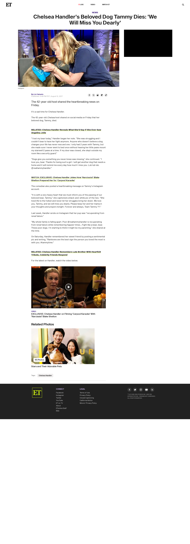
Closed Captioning (87, 398)
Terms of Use (85, 393)
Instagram (60, 395)
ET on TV (59, 403)
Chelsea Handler (45, 376)
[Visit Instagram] (141, 390)
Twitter (58, 398)
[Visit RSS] (152, 390)
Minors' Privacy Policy (88, 403)
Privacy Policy (85, 395)
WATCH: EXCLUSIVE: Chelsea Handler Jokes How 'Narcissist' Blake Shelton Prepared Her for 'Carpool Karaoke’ (65, 179)
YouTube (59, 400)
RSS (57, 411)
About (58, 406)
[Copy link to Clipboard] (106, 95)
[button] (68, 287)
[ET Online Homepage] (9, 4)
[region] (148, 43)
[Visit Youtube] (146, 390)
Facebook (60, 393)
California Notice (86, 400)
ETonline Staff (61, 408)
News (95, 12)
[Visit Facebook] (129, 390)
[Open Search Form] (183, 5)
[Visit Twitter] (135, 390)
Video (93, 4)
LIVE (82, 4)
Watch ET (106, 4)
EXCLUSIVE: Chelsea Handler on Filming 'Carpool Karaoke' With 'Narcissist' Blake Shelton (63, 315)
